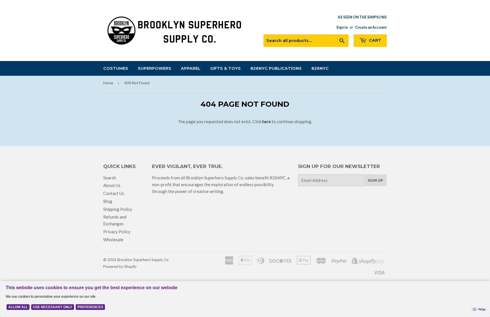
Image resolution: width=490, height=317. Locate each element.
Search (109, 177)
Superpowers (154, 68)
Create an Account (371, 27)
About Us (112, 185)
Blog (107, 201)
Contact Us (113, 193)
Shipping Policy (117, 209)
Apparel (190, 68)
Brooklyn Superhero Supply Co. (143, 259)
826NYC (320, 68)
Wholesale (113, 239)
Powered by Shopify (120, 266)
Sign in (342, 27)
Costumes (115, 68)
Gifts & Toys (225, 68)
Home (108, 83)
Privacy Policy (116, 231)
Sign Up (375, 180)
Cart (374, 40)
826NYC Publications (276, 68)
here (266, 121)
